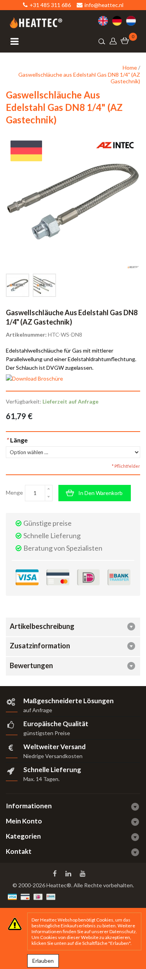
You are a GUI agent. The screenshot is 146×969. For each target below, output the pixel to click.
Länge (17, 440)
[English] (105, 21)
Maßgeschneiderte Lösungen (68, 701)
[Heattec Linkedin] (69, 873)
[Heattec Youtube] (83, 873)
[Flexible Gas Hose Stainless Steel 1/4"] (17, 285)
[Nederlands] (133, 21)
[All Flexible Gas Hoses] (44, 285)
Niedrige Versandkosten (53, 756)
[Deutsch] (119, 21)
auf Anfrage (37, 710)
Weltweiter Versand (54, 747)
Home (130, 67)
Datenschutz (122, 931)
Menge (14, 492)
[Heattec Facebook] (55, 873)
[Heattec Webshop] (36, 22)
